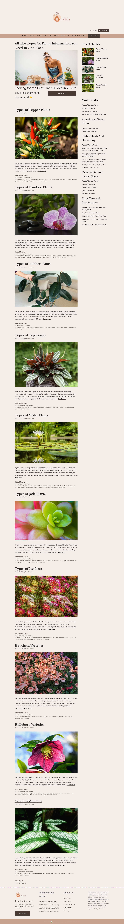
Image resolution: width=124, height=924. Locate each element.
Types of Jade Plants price (38, 562)
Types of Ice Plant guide (61, 637)
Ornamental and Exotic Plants (25, 254)
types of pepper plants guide (22, 181)
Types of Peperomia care (51, 407)
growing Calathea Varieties (22, 875)
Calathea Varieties (28, 801)
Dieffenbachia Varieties (90, 111)
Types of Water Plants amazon (25, 485)
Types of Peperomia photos (66, 407)
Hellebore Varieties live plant (66, 793)
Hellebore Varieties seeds (35, 794)
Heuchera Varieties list (52, 716)
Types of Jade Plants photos (22, 562)
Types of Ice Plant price (28, 639)
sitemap (66, 911)
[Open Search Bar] (102, 36)
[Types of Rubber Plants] (88, 70)
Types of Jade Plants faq (69, 560)
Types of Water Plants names (25, 487)
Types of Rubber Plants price (28, 329)
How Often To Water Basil (90, 213)
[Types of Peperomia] (88, 79)
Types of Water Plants (31, 415)
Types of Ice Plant (28, 568)
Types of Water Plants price (57, 487)
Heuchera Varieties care (38, 716)
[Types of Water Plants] (88, 88)
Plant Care (65, 36)
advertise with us (69, 904)
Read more (42, 171)
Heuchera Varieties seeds (22, 718)
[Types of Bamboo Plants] (88, 61)
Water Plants (54, 36)
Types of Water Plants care (41, 485)
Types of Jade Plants (30, 494)
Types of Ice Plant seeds (42, 639)
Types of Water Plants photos (42, 487)
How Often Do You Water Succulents (94, 225)
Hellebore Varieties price (21, 794)
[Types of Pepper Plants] (88, 52)
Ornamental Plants (79, 36)
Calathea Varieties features (52, 873)
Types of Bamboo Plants (33, 187)
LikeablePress (78, 921)
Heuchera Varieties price (65, 716)
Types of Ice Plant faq (48, 637)
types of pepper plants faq (70, 179)
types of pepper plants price (38, 181)
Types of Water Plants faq (56, 485)
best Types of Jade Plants (24, 560)
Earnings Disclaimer (99, 908)
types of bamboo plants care (55, 255)
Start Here (61, 93)
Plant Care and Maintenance (49, 911)
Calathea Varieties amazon (24, 873)
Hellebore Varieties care (38, 793)
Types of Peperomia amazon (36, 407)
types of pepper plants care (54, 179)
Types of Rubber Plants (32, 264)
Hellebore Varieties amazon (24, 793)
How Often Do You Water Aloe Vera (94, 114)
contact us (67, 901)
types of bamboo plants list (24, 257)
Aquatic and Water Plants (23, 325)
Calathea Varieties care (38, 873)
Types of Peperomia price (22, 409)
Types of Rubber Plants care (42, 327)
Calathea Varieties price (67, 873)
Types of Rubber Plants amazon (25, 327)
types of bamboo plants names (41, 257)
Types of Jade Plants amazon (39, 560)
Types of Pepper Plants (32, 110)
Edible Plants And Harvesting (24, 177)
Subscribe (22, 913)
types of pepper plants (23, 179)
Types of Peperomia (30, 335)
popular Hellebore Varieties (50, 794)
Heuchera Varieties (29, 645)
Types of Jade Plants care (55, 560)
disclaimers (67, 908)
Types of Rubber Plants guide (59, 327)
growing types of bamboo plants (25, 255)
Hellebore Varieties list (52, 793)
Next (23, 883)
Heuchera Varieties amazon (24, 716)
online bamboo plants (40, 255)
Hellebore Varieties (29, 724)
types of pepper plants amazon (38, 179)
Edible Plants (41, 36)
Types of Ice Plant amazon (34, 637)
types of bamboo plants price (58, 257)
